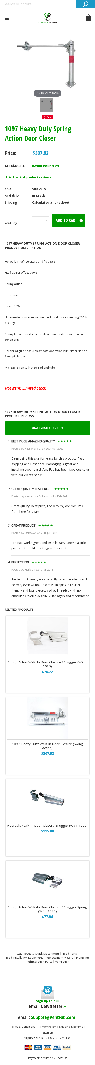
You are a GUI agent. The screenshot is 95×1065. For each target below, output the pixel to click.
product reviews (37, 177)
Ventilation (62, 962)
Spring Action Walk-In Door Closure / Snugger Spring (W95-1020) (47, 909)
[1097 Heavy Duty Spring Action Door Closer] (46, 105)
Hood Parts (69, 954)
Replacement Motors (59, 958)
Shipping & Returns (71, 1027)
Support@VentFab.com (53, 1017)
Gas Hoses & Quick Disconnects (38, 954)
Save (49, 117)
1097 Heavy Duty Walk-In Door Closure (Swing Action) (47, 746)
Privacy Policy (47, 1027)
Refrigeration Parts (39, 962)
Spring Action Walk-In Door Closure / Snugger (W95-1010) (47, 664)
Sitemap (48, 1033)
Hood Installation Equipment (24, 958)
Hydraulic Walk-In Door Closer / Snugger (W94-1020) (47, 825)
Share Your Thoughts (48, 428)
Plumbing (82, 958)
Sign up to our (47, 1004)
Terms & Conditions (22, 1027)
